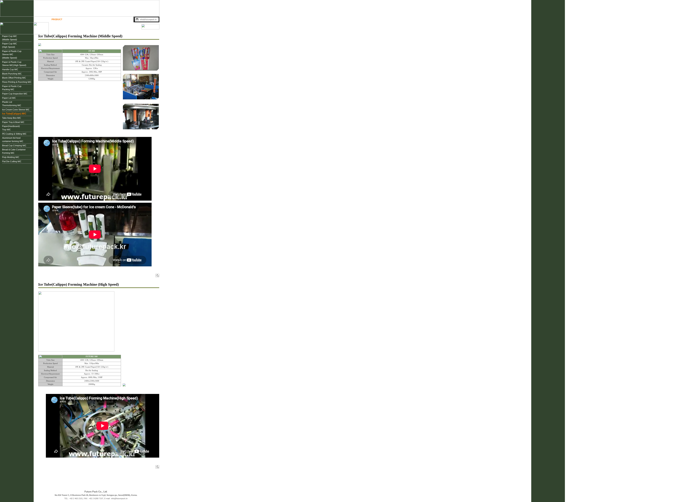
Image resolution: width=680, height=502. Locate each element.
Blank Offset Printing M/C (14, 78)
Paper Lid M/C (9, 98)
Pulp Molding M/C (10, 157)
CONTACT (125, 19)
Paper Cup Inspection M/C (14, 94)
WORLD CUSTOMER (103, 19)
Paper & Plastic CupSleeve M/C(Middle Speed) (11, 54)
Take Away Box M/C (11, 118)
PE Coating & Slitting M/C (14, 134)
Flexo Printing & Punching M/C (17, 82)
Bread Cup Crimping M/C (14, 145)
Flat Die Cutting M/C (11, 161)
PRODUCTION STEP (77, 19)
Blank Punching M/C (12, 74)
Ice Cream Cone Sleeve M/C (16, 109)
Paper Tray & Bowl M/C (13, 122)
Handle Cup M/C (10, 69)
